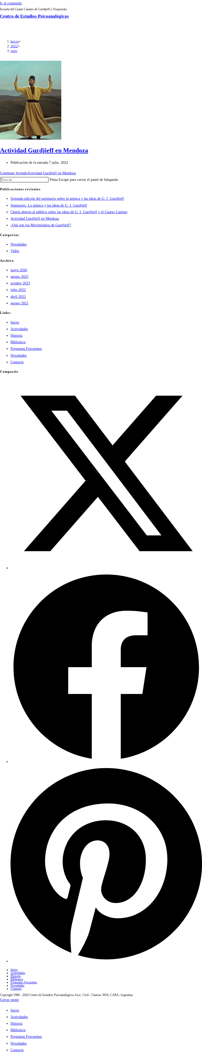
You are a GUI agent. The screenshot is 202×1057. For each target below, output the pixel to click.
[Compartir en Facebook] (106, 762)
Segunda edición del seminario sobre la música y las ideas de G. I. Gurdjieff (67, 199)
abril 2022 (18, 297)
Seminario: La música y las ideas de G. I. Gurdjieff (49, 205)
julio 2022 (18, 290)
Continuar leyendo (38, 173)
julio (14, 51)
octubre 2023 (20, 283)
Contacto (17, 362)
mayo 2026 (19, 270)
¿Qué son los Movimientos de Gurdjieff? (41, 225)
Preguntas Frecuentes (26, 349)
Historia (16, 336)
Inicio (15, 322)
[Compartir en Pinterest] (106, 961)
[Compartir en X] (106, 568)
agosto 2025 (19, 277)
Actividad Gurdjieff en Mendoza (44, 150)
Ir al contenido (11, 3)
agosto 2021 (19, 303)
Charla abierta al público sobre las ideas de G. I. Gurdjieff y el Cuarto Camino (69, 212)
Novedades (19, 244)
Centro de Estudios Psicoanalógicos (34, 16)
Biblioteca (18, 342)
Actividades (19, 329)
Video (15, 251)
